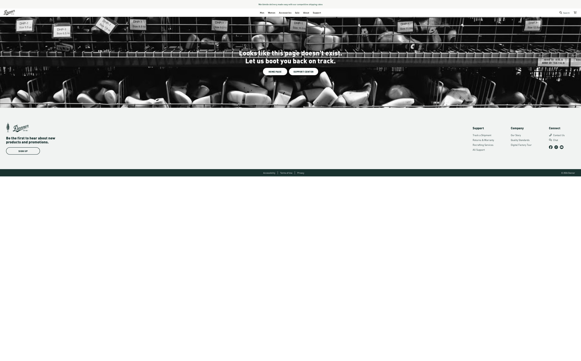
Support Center (304, 71)
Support (317, 12)
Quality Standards (520, 140)
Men (262, 12)
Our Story (516, 135)
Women (271, 12)
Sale (297, 12)
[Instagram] (556, 147)
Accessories (285, 12)
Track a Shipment (482, 135)
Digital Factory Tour (521, 145)
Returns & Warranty (483, 140)
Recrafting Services (483, 145)
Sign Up (23, 151)
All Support (479, 149)
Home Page (275, 71)
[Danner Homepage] (13, 12)
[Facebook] (551, 147)
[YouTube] (561, 147)
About (306, 12)
